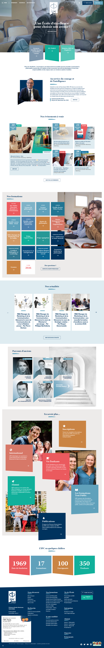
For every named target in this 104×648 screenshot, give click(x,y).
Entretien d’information (51, 623)
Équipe (29, 597)
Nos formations (31, 2)
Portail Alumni (67, 627)
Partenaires (30, 599)
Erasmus (48, 611)
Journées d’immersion (51, 621)
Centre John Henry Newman (71, 601)
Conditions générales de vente (43, 643)
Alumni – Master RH (69, 625)
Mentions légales (20, 643)
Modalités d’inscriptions (51, 625)
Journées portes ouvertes (52, 620)
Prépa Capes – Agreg (51, 607)
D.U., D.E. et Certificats (51, 604)
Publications (31, 613)
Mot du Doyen (31, 595)
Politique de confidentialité (30, 643)
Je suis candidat (52, 616)
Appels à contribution (33, 615)
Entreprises (68, 608)
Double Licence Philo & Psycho (53, 599)
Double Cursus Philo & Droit (53, 602)
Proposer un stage (68, 611)
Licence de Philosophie (51, 595)
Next (96, 312)
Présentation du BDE (69, 595)
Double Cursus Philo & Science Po (53, 601)
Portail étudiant (68, 602)
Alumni (67, 619)
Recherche (22, 2)
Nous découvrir (33, 592)
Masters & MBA (50, 606)
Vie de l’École (69, 592)
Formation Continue (51, 609)
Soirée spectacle (68, 599)
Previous (7, 312)
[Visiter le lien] (54, 9)
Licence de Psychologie (51, 597)
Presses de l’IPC (32, 601)
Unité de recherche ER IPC (34, 611)
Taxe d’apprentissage (69, 613)
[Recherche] (74, 3)
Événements (14, 2)
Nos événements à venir (52, 117)
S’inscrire (67, 633)
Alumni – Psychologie (69, 624)
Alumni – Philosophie (69, 622)
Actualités (66, 597)
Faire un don (31, 602)
